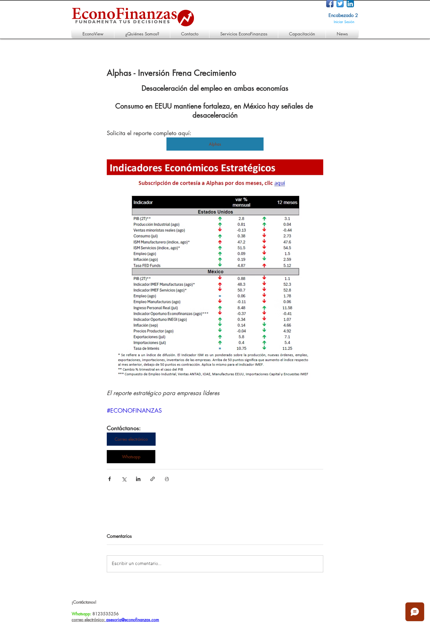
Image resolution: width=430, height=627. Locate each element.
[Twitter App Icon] (340, 3)
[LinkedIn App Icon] (350, 3)
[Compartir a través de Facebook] (109, 479)
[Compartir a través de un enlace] (152, 479)
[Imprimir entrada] (167, 479)
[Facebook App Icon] (329, 3)
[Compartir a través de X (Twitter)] (124, 479)
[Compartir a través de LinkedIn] (138, 479)
